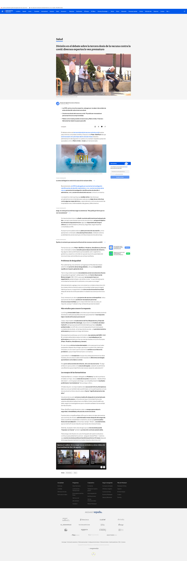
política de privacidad (119, 174)
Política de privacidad (82, 542)
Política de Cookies (104, 542)
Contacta (90, 486)
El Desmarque (121, 491)
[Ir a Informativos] (9, 11)
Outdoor (75, 503)
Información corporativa (72, 542)
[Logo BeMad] (66, 530)
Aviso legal (64, 542)
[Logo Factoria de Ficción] (84, 525)
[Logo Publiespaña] (93, 535)
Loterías (60, 489)
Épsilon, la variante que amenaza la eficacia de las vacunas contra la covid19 (79, 242)
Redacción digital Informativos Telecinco (70, 102)
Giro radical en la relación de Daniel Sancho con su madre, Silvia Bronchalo (46, 7)
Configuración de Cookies (93, 542)
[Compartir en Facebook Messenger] (102, 126)
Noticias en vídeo (62, 494)
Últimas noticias (62, 491)
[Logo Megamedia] (94, 548)
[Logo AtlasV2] (75, 535)
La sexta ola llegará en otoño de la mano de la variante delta (74, 180)
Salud (59, 39)
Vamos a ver (76, 498)
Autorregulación (92, 493)
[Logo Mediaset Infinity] (66, 519)
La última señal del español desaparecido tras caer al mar (14, 7)
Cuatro (119, 494)
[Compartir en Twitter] (98, 126)
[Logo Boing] (103, 525)
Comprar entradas (107, 486)
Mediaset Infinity (121, 486)
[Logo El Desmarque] (66, 524)
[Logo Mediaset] (93, 513)
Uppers (119, 489)
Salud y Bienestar (107, 497)
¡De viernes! (76, 501)
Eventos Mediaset (107, 494)
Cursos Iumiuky (106, 491)
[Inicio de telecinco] (2, 11)
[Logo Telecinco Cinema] (102, 530)
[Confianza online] (93, 555)
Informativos (69, 472)
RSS (119, 542)
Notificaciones (92, 496)
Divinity (119, 497)
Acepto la (117, 174)
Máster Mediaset (92, 503)
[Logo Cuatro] (103, 519)
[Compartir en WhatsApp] (95, 126)
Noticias (60, 486)
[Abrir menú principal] (184, 11)
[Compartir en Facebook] (105, 126)
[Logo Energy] (121, 525)
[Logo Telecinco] (84, 519)
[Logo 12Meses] (121, 530)
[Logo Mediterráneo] (112, 535)
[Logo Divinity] (121, 519)
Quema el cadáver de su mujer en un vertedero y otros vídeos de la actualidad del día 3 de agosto (81, 446)
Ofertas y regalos (107, 489)
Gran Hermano (77, 486)
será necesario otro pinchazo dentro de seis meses (77, 136)
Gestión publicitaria (113, 542)
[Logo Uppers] (84, 530)
